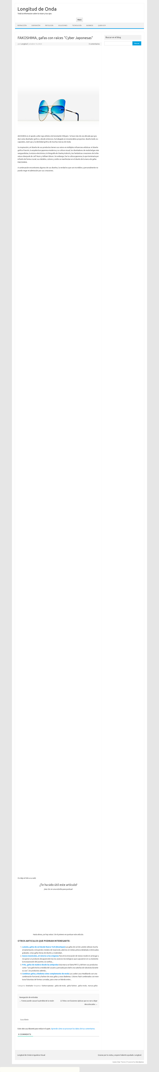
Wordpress (140, 1062)
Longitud (24, 44)
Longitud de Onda (37, 8)
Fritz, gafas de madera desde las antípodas (40, 965)
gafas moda (82, 986)
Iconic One (116, 1062)
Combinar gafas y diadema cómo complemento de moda (45, 974)
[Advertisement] (58, 65)
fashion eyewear (48, 986)
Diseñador (29, 986)
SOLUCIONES (62, 25)
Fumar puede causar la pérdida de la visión (36, 1001)
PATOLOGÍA (49, 25)
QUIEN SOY (102, 25)
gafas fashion (72, 986)
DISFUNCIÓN (36, 25)
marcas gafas (93, 986)
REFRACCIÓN (22, 25)
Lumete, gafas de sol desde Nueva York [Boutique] (43, 947)
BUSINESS (89, 25)
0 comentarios (94, 44)
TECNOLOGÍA (76, 25)
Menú (79, 20)
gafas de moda (60, 986)
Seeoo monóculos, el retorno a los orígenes (40, 956)
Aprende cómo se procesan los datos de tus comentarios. (73, 1029)
